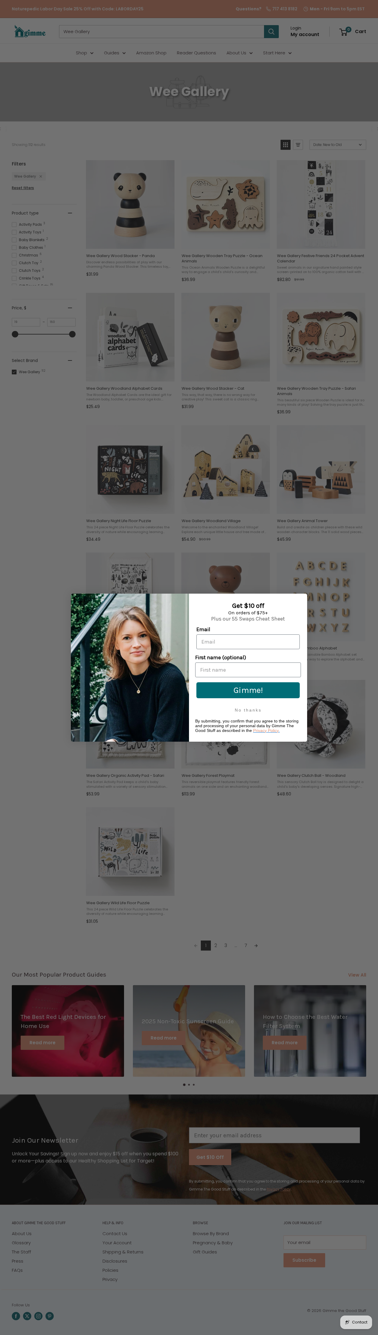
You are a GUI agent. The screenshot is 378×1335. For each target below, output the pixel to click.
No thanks (248, 710)
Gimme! (248, 690)
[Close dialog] (301, 599)
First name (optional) (220, 657)
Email (203, 629)
